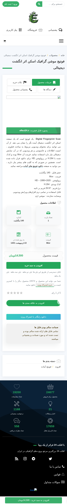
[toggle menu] (61, 41)
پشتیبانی (52, 30)
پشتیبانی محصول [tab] (20, 89)
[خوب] (17, 293)
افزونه (58, 366)
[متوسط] (14, 293)
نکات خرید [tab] (17, 82)
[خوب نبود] (11, 293)
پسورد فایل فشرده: (34, 130)
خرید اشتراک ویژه (45, 285)
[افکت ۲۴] (33, 17)
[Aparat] (42, 459)
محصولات (53, 55)
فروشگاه (32, 30)
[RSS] (16, 459)
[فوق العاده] (21, 293)
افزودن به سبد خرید (33, 265)
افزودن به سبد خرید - (33, 500)
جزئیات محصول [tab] (44, 82)
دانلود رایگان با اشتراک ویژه (33, 317)
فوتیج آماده (46, 366)
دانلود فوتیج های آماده (33, 166)
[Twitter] (50, 459)
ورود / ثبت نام (11, 4)
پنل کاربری (11, 30)
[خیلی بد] (8, 293)
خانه (63, 55)
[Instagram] (25, 459)
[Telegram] (33, 459)
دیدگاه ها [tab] (47, 89)
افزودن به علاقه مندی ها (33, 303)
